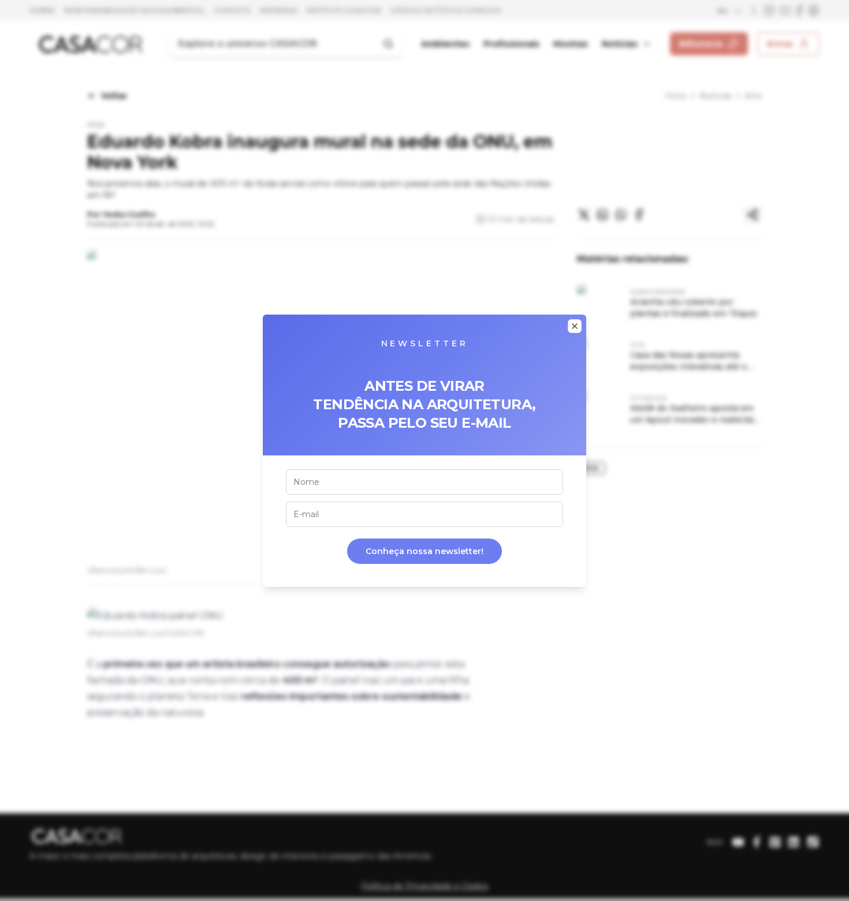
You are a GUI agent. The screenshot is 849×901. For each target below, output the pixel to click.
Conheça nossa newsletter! (424, 551)
